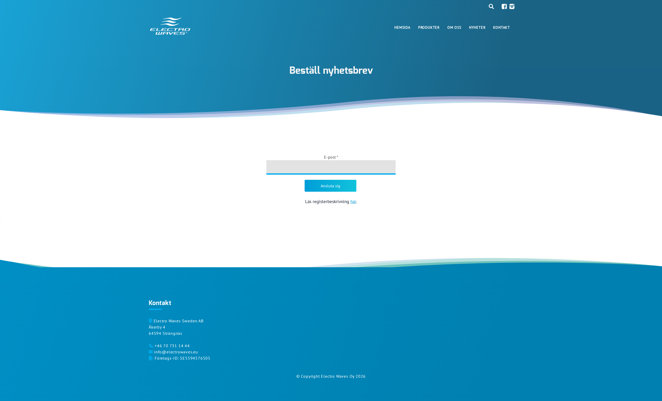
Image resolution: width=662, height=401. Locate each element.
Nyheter (477, 27)
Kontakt (501, 27)
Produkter (429, 27)
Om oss (454, 27)
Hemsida (402, 27)
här (353, 201)
